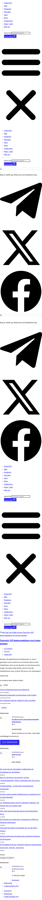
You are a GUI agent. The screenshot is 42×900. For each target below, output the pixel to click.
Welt (5, 6)
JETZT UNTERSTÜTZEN (9, 742)
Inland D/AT (8, 3)
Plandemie (7, 9)
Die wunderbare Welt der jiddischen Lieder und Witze (17, 701)
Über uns (7, 27)
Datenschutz (8, 883)
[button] (5, 30)
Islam (6, 15)
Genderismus (8, 21)
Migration (7, 12)
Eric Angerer (8, 649)
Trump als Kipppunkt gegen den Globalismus (14, 690)
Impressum (15, 880)
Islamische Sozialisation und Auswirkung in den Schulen (18, 695)
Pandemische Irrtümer (18, 869)
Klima (6, 18)
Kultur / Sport (8, 24)
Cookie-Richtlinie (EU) (11, 886)
